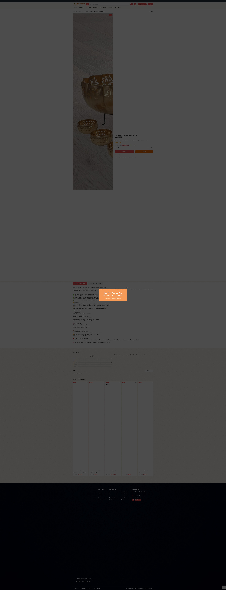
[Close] (127, 287)
